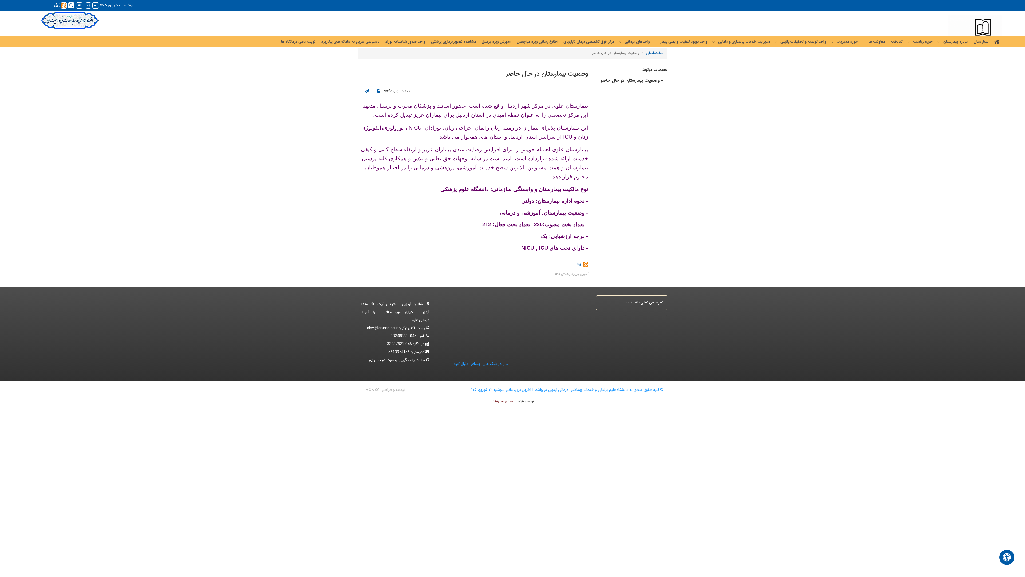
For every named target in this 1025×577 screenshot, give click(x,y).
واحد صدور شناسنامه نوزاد (405, 42)
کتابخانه (897, 42)
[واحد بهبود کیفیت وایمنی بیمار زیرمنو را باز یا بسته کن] (656, 42)
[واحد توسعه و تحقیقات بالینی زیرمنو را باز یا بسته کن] (776, 42)
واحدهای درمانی (637, 42)
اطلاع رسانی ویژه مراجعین (537, 42)
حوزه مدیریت (847, 42)
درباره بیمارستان (955, 42)
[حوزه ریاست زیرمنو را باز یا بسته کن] (908, 42)
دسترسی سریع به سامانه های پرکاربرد (350, 42)
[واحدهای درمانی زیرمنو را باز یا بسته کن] (620, 42)
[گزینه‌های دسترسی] (1006, 557)
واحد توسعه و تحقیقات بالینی (803, 42)
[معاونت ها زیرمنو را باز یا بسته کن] (864, 42)
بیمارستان (981, 42)
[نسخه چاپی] (378, 91)
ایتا (580, 264)
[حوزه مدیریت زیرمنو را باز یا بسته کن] (832, 42)
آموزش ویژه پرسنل (496, 42)
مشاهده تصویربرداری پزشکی (453, 42)
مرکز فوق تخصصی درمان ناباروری (588, 42)
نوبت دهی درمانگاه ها (298, 42)
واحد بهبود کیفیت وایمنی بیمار (683, 42)
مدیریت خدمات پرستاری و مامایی (744, 42)
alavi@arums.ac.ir (382, 328)
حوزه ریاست (923, 42)
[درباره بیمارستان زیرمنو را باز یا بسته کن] (938, 42)
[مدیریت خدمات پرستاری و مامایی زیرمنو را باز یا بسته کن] (713, 42)
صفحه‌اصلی (654, 53)
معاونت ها (877, 42)
